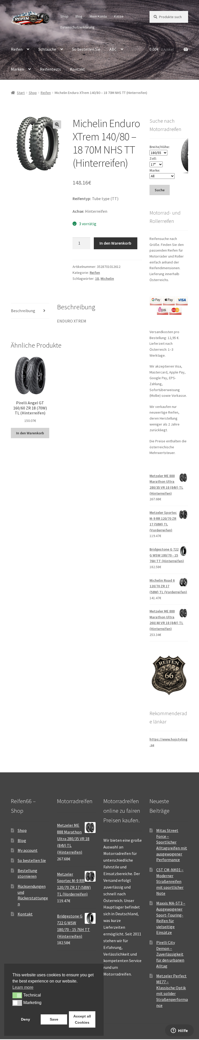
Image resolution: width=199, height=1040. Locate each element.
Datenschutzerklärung (77, 27)
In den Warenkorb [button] (30, 433)
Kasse (119, 16)
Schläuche (47, 49)
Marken (17, 69)
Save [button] (54, 1019)
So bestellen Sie (86, 49)
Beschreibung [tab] (23, 310)
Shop (64, 16)
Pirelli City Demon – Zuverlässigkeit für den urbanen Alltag (170, 954)
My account (28, 850)
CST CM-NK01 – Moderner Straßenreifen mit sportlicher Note (169, 881)
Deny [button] (25, 1019)
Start (21, 92)
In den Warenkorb (115, 243)
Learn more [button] (22, 987)
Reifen (17, 49)
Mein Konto (98, 16)
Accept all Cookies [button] (82, 1019)
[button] (57, 124)
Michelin (107, 278)
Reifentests (50, 69)
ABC (113, 49)
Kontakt (77, 69)
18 (97, 278)
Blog (78, 16)
